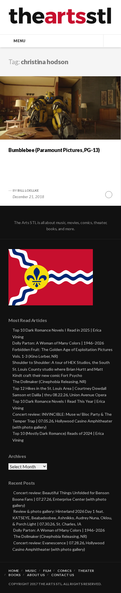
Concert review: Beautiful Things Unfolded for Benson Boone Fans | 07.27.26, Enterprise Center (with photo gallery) (60, 498)
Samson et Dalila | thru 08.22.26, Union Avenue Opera (59, 394)
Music (31, 571)
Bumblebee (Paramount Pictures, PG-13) (54, 150)
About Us (36, 575)
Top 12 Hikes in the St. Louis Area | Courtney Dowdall (59, 388)
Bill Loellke (28, 190)
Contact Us (62, 575)
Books (14, 575)
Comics (64, 571)
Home (13, 571)
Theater (86, 571)
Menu (19, 41)
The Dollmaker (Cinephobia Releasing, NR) (49, 381)
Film (47, 571)
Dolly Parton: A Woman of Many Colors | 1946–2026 (58, 343)
